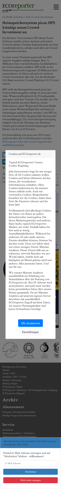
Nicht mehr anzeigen (30, 480)
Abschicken (30, 471)
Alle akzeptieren (30, 323)
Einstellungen (30, 332)
